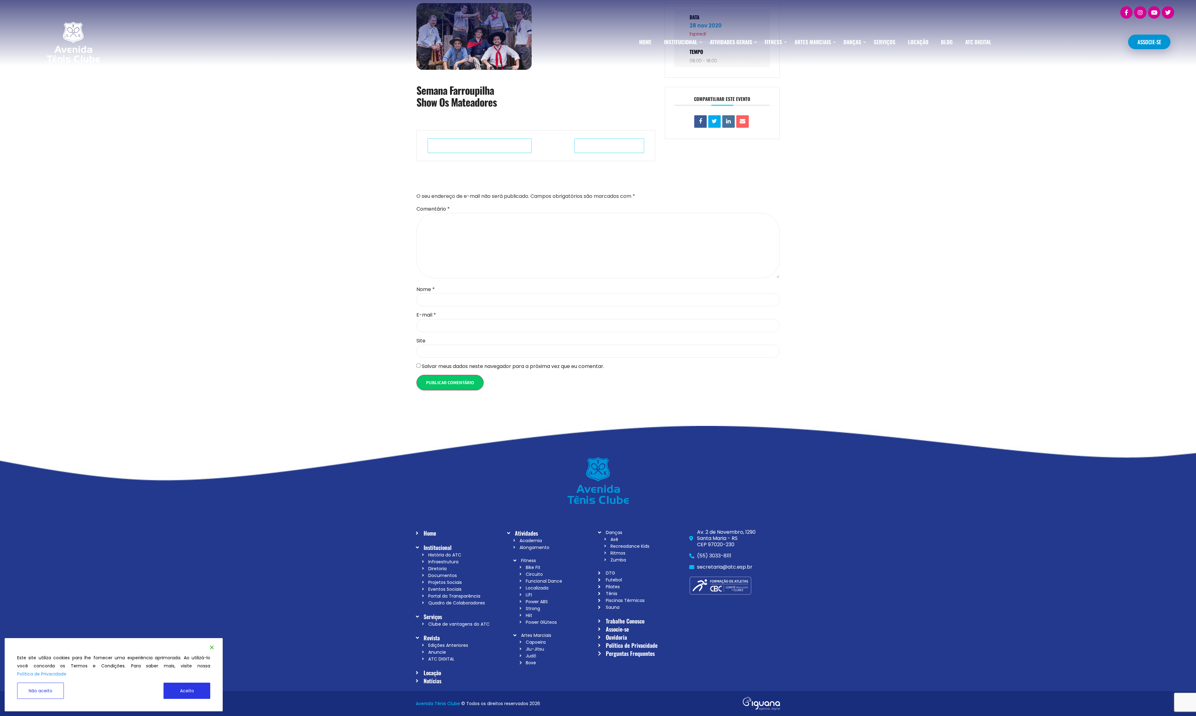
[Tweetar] (714, 121)
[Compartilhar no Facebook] (700, 121)
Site (420, 340)
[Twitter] (1168, 12)
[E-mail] (742, 121)
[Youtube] (1154, 12)
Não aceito (40, 691)
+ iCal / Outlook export (609, 145)
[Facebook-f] (1126, 12)
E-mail (426, 315)
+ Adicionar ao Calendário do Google (480, 145)
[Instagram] (1140, 12)
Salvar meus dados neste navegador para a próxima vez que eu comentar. (513, 366)
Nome (425, 289)
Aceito (187, 691)
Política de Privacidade (41, 674)
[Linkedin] (728, 121)
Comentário (433, 209)
